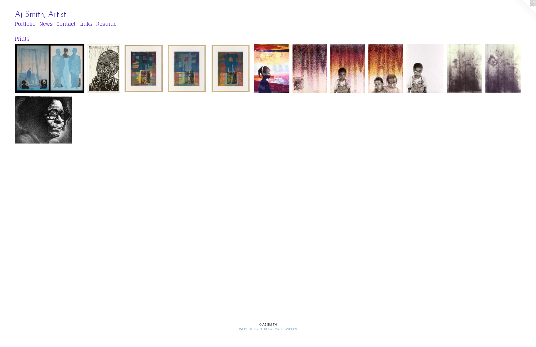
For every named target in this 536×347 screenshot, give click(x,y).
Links (85, 24)
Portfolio (25, 24)
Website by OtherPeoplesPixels (268, 329)
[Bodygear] (425, 68)
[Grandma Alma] (103, 68)
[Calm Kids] (385, 68)
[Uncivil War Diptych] (49, 68)
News (46, 24)
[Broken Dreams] (271, 68)
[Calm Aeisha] (310, 68)
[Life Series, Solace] (464, 68)
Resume (106, 24)
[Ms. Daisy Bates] (43, 120)
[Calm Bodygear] (347, 68)
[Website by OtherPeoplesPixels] (523, 12)
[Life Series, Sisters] (503, 68)
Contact (66, 24)
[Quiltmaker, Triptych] (187, 68)
